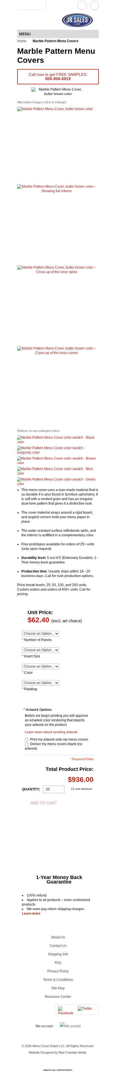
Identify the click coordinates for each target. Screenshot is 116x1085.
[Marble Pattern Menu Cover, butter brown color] (55, 145)
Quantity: (31, 789)
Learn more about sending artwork (51, 732)
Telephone (94, 5)
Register (30, 5)
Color (27, 673)
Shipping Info (58, 954)
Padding (29, 689)
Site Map (58, 988)
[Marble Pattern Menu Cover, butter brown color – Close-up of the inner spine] (56, 305)
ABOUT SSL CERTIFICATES (57, 1070)
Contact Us (81, 5)
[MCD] (33, 20)
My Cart (40, 5)
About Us (58, 937)
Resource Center (58, 997)
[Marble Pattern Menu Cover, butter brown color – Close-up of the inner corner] (56, 386)
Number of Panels (37, 640)
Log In (22, 5)
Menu (25, 34)
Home (21, 41)
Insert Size (31, 656)
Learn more (31, 913)
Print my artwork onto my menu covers (58, 739)
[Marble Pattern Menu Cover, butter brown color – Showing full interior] (56, 224)
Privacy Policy (58, 971)
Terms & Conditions (58, 980)
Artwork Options (37, 710)
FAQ (58, 963)
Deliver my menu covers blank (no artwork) (53, 746)
